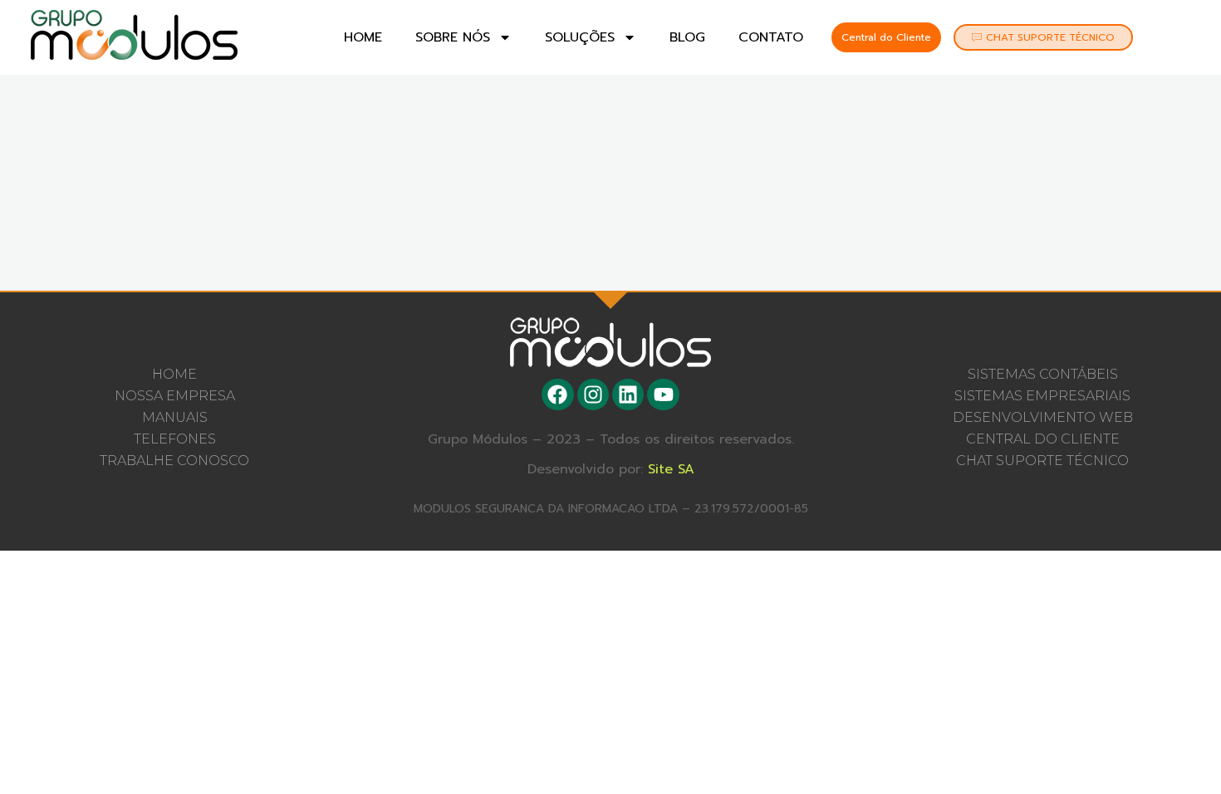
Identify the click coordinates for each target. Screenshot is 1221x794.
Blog (687, 37)
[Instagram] (593, 394)
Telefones (175, 439)
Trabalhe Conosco (174, 460)
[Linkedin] (628, 394)
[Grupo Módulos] (134, 35)
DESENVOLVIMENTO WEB (1043, 417)
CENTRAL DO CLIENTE (1043, 439)
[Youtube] (663, 394)
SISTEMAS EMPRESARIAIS (1042, 396)
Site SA (671, 469)
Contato (770, 37)
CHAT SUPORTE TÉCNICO (1042, 460)
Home (363, 37)
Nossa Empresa (175, 396)
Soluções (580, 37)
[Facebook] (557, 394)
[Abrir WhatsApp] (1179, 752)
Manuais (175, 417)
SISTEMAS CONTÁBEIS (1043, 374)
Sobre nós (452, 37)
